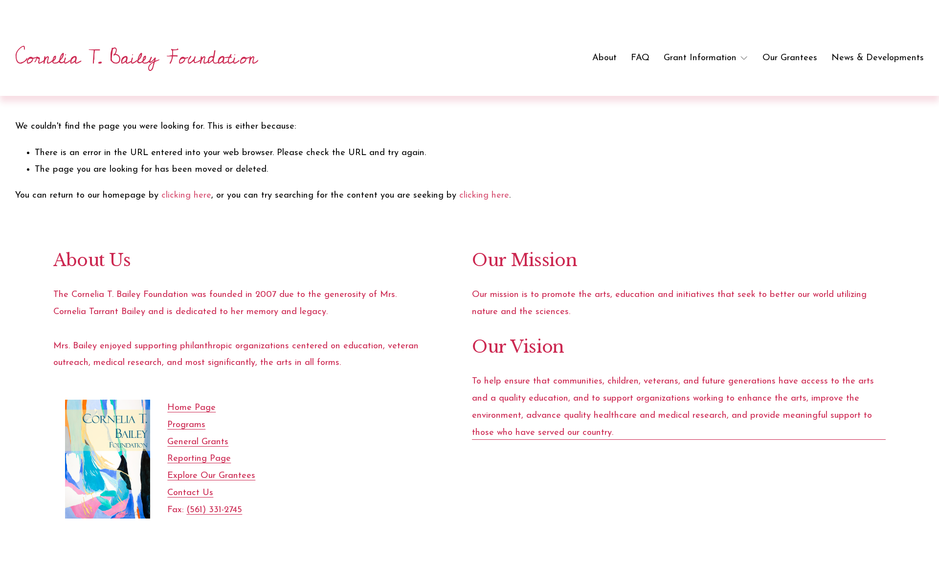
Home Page (191, 407)
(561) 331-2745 (214, 510)
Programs (186, 425)
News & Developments (877, 58)
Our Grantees (789, 58)
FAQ (640, 58)
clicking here (186, 195)
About (604, 58)
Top (917, 544)
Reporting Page (199, 458)
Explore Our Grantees (211, 475)
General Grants (197, 442)
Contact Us (190, 493)
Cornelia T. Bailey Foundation (136, 58)
